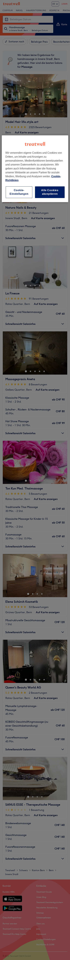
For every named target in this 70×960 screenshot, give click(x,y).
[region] (35, 168)
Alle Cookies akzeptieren (49, 192)
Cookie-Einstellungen (19, 192)
